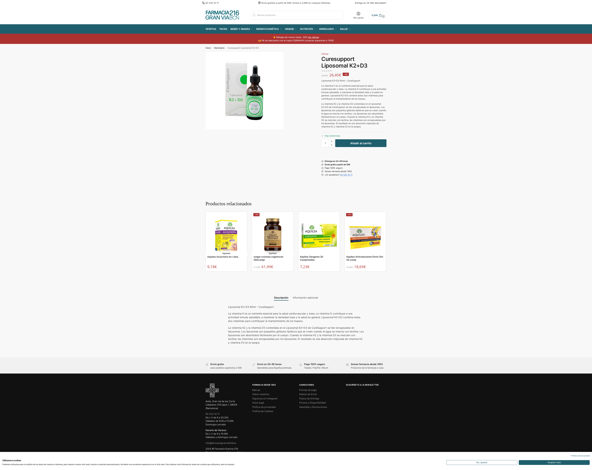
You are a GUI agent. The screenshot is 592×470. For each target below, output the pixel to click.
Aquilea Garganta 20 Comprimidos (311, 258)
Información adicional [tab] (305, 297)
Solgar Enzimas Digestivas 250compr (268, 258)
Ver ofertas (313, 37)
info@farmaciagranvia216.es (221, 443)
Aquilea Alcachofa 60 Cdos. (223, 256)
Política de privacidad (264, 407)
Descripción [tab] (281, 297)
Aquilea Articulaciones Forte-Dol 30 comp (364, 258)
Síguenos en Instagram (265, 398)
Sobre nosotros (260, 394)
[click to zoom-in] (244, 90)
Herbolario (219, 48)
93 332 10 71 (212, 3)
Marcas (256, 390)
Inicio (208, 48)
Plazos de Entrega (309, 398)
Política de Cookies (262, 411)
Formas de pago (308, 390)
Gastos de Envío (308, 394)
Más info (226, 274)
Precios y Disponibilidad (312, 402)
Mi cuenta (358, 17)
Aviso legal (258, 402)
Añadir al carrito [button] (319, 274)
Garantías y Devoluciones (313, 407)
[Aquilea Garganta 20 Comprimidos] (319, 234)
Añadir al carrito (360, 143)
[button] (377, 15)
